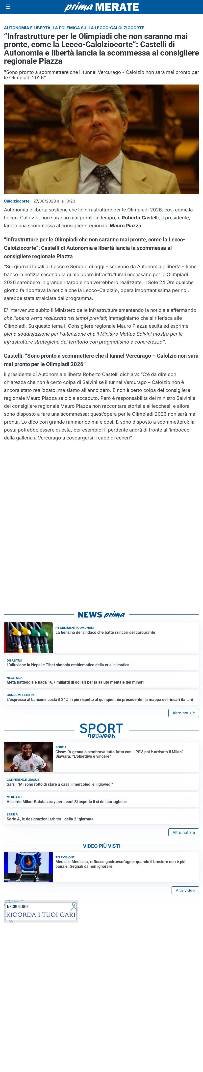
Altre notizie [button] (184, 712)
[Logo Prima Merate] (101, 7)
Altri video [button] (185, 890)
